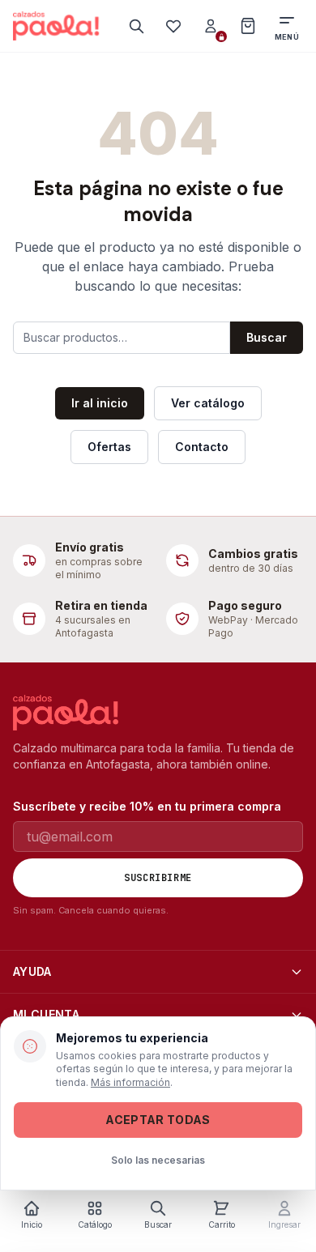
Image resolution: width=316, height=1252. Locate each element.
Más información (130, 1082)
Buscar (266, 337)
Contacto (201, 447)
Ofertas (109, 447)
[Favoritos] (173, 26)
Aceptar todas (158, 1119)
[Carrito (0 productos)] (248, 26)
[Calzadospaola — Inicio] (56, 25)
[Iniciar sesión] (210, 26)
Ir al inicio (99, 403)
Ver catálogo (208, 403)
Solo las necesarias (158, 1160)
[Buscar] (136, 26)
